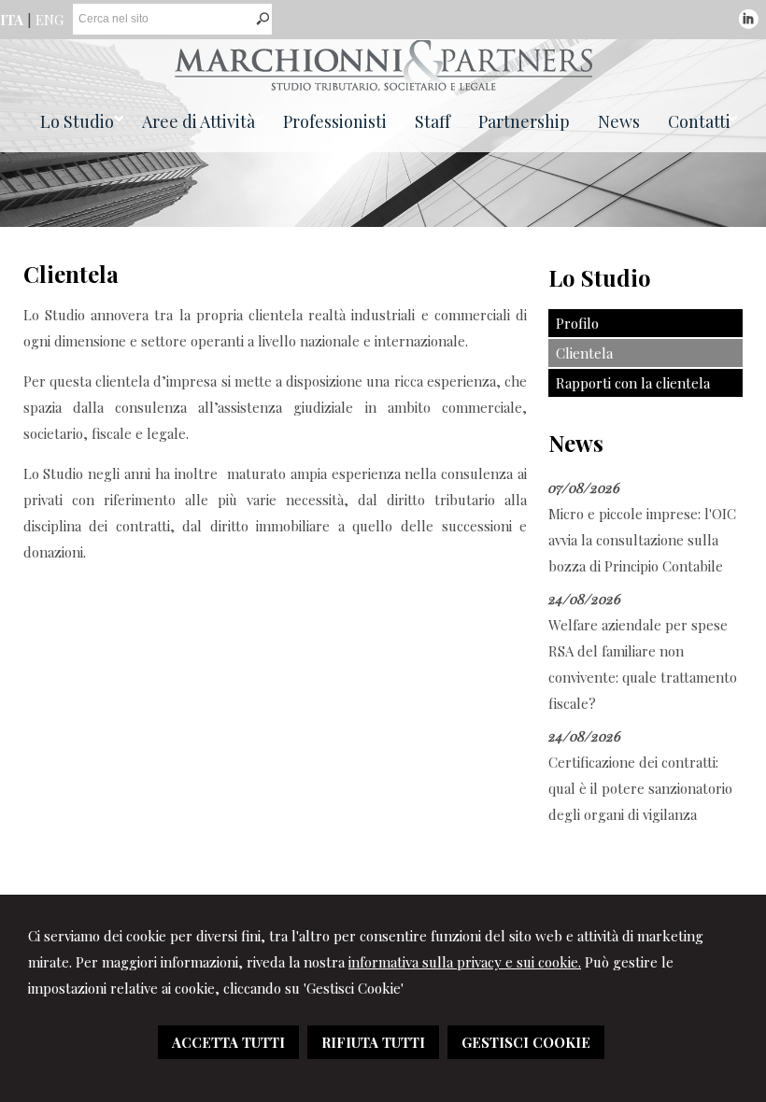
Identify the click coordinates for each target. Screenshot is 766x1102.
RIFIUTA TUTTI (373, 1042)
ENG (49, 19)
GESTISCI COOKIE (525, 1042)
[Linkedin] (749, 23)
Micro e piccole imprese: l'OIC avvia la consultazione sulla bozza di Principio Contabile (642, 539)
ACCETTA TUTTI (228, 1042)
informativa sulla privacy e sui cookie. (464, 962)
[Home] (383, 86)
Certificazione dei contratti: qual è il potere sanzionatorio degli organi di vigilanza (640, 788)
